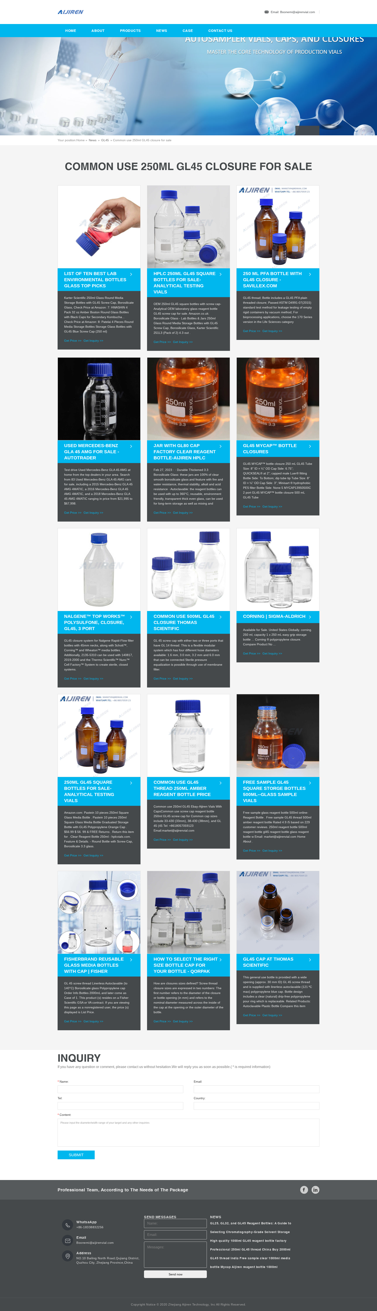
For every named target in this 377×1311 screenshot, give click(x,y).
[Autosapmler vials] (79, 12)
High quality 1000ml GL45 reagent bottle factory (248, 1240)
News (161, 31)
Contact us (220, 31)
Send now (175, 1274)
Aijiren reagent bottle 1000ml (255, 1267)
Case (188, 31)
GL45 (105, 140)
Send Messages (160, 1217)
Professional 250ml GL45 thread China (241, 1249)
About (98, 31)
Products (130, 31)
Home (70, 31)
